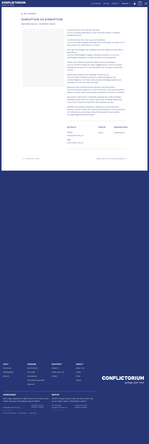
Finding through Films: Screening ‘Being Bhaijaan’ (110, 158)
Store (106, 3)
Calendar (96, 3)
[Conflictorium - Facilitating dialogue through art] (14, 3)
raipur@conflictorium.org (59, 407)
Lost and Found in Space (32, 158)
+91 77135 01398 (56, 405)
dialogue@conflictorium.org (11, 407)
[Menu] (145, 3)
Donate (115, 3)
